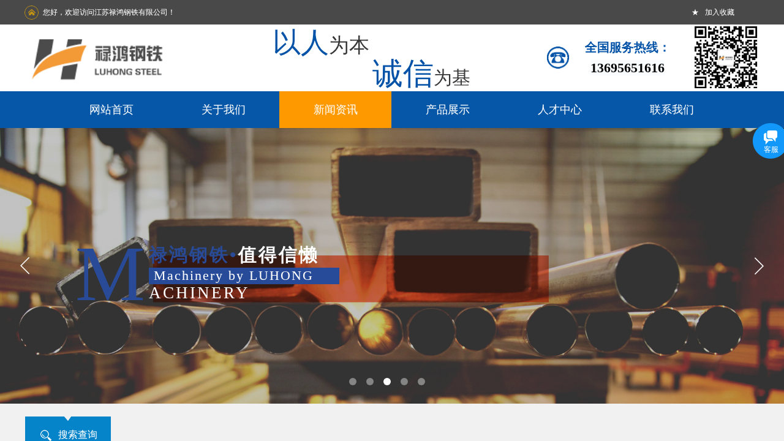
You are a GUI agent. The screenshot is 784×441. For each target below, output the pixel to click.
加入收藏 (719, 12)
